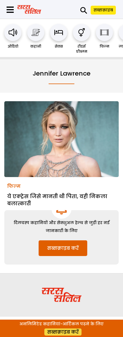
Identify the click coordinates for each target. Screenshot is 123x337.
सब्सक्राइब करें (63, 248)
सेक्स (59, 46)
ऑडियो (13, 46)
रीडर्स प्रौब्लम (81, 49)
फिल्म (104, 46)
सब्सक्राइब (103, 10)
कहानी (35, 46)
